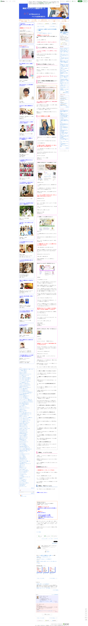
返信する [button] (56, 611)
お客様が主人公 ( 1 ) (22, 409)
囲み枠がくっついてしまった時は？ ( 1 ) (25, 387)
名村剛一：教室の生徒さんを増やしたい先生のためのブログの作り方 (64, 33)
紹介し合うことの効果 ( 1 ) (23, 410)
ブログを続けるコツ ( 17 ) (23, 474)
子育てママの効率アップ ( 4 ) (24, 469)
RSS (21, 495)
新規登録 (80, 1)
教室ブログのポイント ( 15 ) (23, 438)
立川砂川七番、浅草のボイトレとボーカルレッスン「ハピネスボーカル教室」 (64, 99)
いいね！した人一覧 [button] (44, 538)
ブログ (61, 101)
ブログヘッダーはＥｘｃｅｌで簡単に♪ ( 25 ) (26, 399)
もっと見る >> (38, 563)
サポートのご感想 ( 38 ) (23, 376)
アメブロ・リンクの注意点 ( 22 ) (24, 398)
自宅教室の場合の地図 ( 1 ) (23, 433)
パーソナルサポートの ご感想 (54, 21)
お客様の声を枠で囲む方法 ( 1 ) (24, 386)
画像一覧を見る (66, 92)
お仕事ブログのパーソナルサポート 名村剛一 (46, 601)
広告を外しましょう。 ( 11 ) (23, 451)
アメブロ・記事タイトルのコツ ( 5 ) (24, 422)
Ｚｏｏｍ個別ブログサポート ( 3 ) (24, 375)
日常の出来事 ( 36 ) (22, 485)
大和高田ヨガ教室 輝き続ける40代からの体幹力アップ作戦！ (64, 121)
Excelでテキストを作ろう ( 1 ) (24, 441)
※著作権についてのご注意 (23, 496)
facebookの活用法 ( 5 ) (23, 484)
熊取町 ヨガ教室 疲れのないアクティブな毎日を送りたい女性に (64, 128)
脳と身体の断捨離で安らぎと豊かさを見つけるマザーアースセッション (64, 125)
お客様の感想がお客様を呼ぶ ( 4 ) (24, 446)
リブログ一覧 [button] (55, 538)
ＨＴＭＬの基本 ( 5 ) (22, 405)
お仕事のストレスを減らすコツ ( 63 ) (25, 428)
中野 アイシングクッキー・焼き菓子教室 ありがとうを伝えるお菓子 (64, 130)
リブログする (55, 536)
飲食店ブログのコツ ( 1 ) (23, 411)
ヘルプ (68, 625)
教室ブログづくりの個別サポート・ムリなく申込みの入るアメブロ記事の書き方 (44, 12)
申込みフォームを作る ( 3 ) (23, 416)
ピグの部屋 (66, 34)
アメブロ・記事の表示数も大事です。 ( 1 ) (25, 393)
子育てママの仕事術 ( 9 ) (23, 444)
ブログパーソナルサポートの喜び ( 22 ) (25, 381)
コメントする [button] (48, 536)
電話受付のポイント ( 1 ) (23, 467)
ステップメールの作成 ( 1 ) (23, 371)
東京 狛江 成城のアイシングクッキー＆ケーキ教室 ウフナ (64, 139)
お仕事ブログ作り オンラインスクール (44, 21)
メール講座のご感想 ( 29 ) (23, 370)
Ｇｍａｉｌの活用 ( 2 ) (23, 456)
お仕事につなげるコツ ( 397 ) (24, 432)
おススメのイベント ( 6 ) (23, 486)
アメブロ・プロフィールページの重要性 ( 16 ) (26, 417)
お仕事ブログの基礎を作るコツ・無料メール (45, 33)
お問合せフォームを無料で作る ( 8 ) (24, 383)
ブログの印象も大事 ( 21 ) (23, 462)
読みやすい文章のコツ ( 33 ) (23, 429)
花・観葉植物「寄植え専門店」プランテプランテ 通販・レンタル (64, 133)
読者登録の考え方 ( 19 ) (23, 439)
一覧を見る (32, 493)
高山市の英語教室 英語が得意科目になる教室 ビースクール (64, 111)
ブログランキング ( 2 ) (23, 473)
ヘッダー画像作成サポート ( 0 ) (24, 382)
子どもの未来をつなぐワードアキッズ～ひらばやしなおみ (44, 610)
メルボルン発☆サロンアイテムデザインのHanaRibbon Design (64, 97)
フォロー (44, 548)
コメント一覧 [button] (50, 538)
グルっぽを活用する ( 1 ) (23, 440)
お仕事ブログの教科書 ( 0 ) (23, 435)
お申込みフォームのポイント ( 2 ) (24, 415)
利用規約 (47, 625)
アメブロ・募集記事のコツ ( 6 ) (24, 421)
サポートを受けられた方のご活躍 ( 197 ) (25, 377)
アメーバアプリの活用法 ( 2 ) (24, 434)
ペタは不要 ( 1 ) (22, 475)
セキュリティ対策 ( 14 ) (23, 481)
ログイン (85, 1)
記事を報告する (55, 543)
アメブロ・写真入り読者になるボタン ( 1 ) (25, 412)
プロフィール (62, 34)
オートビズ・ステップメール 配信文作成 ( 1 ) (26, 400)
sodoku (61, 122)
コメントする (48, 614)
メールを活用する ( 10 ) (23, 480)
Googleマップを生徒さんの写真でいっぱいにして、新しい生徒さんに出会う (47, 561)
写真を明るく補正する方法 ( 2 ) (24, 423)
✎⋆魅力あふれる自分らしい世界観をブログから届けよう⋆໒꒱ (64, 103)
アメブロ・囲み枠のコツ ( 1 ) (24, 389)
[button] (86, 615)
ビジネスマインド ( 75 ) (23, 468)
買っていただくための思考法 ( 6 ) (24, 470)
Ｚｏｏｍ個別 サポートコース (34, 21)
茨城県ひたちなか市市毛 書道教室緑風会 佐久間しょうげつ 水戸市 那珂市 (64, 105)
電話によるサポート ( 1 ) (23, 406)
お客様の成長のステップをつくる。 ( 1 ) (25, 463)
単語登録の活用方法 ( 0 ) (23, 394)
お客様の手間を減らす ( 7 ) (23, 458)
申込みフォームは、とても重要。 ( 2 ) (25, 461)
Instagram (47, 551)
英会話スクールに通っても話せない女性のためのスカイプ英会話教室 (64, 136)
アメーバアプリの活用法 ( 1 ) (24, 445)
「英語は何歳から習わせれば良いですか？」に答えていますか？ (64, 59)
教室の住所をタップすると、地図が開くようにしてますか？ (64, 73)
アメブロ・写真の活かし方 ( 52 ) (24, 418)
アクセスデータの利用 (54, 625)
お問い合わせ (43, 625)
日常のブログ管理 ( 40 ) (23, 457)
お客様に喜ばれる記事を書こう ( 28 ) (25, 450)
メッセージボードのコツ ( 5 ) (24, 427)
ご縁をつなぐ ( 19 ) (22, 464)
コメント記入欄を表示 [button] (55, 594)
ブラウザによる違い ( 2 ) (23, 479)
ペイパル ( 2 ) (21, 452)
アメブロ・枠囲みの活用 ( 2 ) (24, 388)
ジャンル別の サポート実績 (64, 21)
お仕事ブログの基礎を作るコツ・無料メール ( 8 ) (26, 369)
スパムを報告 (38, 625)
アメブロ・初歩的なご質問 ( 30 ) (24, 404)
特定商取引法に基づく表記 (62, 625)
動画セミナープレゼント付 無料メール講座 (24, 21)
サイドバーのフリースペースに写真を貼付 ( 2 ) (26, 392)
